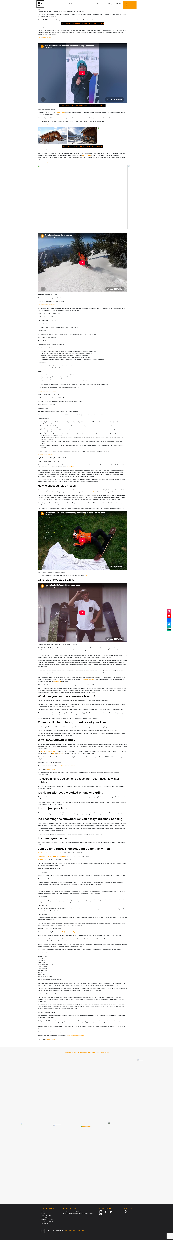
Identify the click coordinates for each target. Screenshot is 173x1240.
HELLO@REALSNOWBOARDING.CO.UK (79, 1213)
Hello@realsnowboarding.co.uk (47, 391)
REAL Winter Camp (43, 860)
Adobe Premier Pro (90, 492)
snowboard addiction (88, 679)
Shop (43, 1213)
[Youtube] (169, 616)
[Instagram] (169, 611)
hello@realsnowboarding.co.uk (46, 304)
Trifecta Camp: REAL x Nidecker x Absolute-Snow (52, 856)
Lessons (51, 4)
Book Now (128, 5)
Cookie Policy (47, 1219)
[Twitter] (169, 624)
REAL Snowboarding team (47, 751)
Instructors (87, 4)
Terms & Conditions (55, 1231)
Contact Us (46, 1215)
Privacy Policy (47, 1221)
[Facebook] (169, 620)
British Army (60, 753)
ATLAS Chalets (86, 155)
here (86, 575)
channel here (70, 466)
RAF (53, 753)
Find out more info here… (45, 37)
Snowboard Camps (68, 4)
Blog (110, 4)
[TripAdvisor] (169, 628)
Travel (100, 4)
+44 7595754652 (103, 1052)
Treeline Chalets (60, 112)
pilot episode (57, 681)
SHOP (119, 4)
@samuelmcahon (50, 769)
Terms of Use (47, 1223)
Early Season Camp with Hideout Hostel (49, 853)
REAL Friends (46, 1217)
